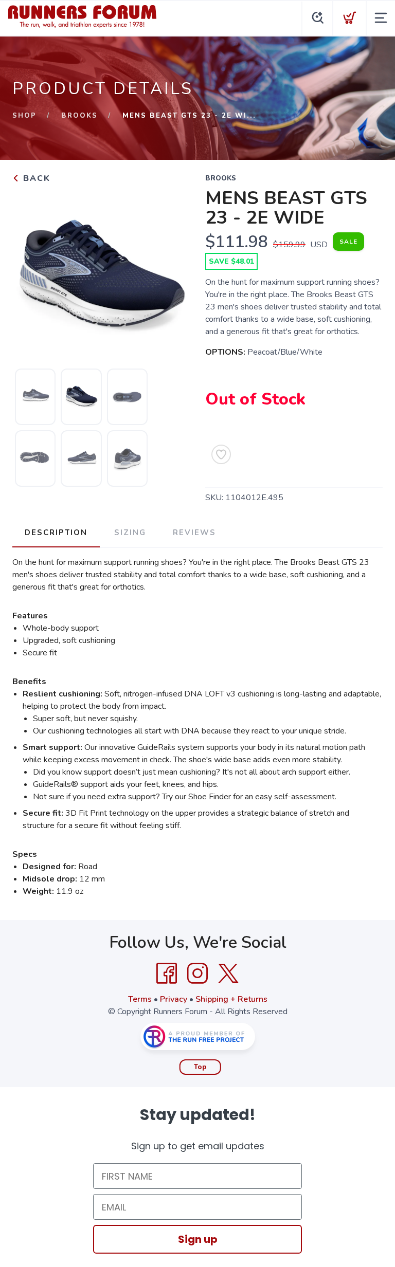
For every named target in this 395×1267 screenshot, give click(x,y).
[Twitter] (228, 973)
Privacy (173, 999)
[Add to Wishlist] (221, 454)
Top (200, 1067)
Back (35, 178)
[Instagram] (197, 973)
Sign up (198, 1239)
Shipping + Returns (231, 999)
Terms (140, 999)
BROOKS (79, 115)
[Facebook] (166, 973)
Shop (24, 115)
